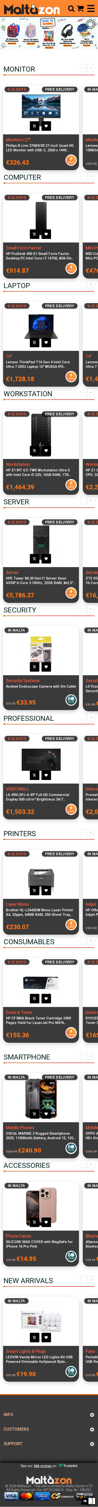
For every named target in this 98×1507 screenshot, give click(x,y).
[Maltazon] (31, 8)
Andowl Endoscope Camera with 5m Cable (41, 686)
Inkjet (91, 904)
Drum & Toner (19, 1012)
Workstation (18, 464)
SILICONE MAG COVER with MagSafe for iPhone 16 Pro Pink (39, 1244)
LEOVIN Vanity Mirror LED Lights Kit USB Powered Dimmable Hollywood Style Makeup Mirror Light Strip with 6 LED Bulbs (39, 1359)
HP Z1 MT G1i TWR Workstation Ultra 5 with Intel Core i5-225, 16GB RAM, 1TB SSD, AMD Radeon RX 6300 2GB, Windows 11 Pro (40, 472)
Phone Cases (18, 1235)
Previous (83, 68)
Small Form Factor (24, 247)
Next (90, 68)
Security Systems (23, 680)
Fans (90, 1351)
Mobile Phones (20, 1127)
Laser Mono (17, 904)
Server (12, 572)
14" (89, 356)
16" (9, 356)
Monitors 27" (18, 139)
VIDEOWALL (17, 788)
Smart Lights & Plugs (26, 1351)
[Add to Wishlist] (46, 126)
